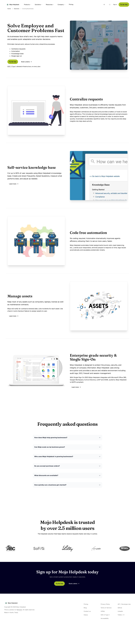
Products (27, 4)
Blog (85, 608)
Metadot (19, 610)
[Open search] (110, 5)
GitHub (120, 608)
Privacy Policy (105, 604)
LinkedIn (120, 611)
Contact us (87, 611)
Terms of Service (106, 608)
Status (86, 615)
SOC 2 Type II (11, 66)
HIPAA (103, 611)
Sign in (115, 4)
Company (61, 4)
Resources (49, 4)
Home (9, 8)
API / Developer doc (124, 604)
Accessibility (105, 618)
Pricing (71, 4)
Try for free (123, 4)
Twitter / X (121, 615)
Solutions (38, 4)
